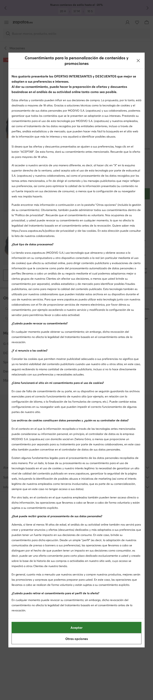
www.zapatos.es (35, 252)
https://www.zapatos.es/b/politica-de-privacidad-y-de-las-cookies (54, 230)
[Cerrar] (138, 60)
